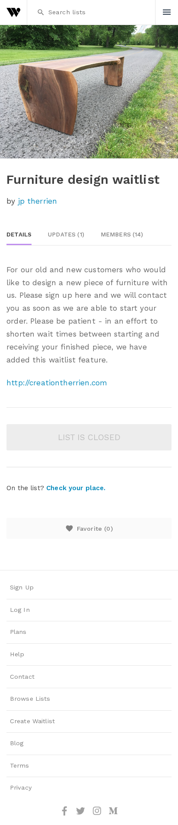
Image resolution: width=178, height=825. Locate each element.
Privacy (21, 787)
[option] (89, 91)
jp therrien (37, 201)
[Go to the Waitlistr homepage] (13, 12)
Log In (20, 610)
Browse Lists (30, 698)
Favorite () (88, 528)
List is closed (89, 437)
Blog (17, 743)
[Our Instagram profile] (98, 814)
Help (17, 654)
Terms (19, 765)
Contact (22, 676)
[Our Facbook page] (66, 814)
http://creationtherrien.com (56, 382)
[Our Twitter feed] (82, 814)
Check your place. (75, 488)
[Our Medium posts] (113, 814)
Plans (18, 632)
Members (122, 234)
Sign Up (22, 587)
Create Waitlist (32, 721)
